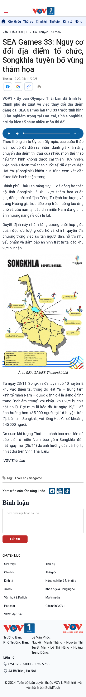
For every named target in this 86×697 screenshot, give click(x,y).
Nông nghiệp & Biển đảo (61, 580)
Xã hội (8, 589)
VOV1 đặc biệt (13, 614)
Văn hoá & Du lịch (15, 597)
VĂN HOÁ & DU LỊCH (15, 32)
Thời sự (28, 21)
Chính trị (41, 21)
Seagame (35, 478)
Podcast (9, 606)
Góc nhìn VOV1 (55, 606)
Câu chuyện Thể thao (47, 32)
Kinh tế (67, 21)
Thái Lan (21, 478)
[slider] (46, 133)
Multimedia (53, 597)
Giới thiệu (14, 21)
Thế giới (55, 21)
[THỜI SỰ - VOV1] (43, 11)
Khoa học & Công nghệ (60, 589)
